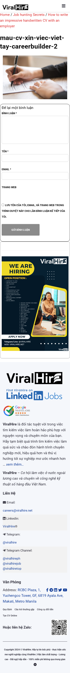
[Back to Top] (35, 664)
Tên (5, 151)
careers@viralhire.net (17, 510)
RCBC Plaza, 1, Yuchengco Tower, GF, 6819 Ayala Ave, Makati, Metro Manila (33, 595)
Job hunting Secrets (29, 15)
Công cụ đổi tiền (45, 609)
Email (6, 169)
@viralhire (10, 542)
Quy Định (7, 609)
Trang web (9, 187)
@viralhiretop (12, 568)
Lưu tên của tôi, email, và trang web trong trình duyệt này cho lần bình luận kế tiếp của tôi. (33, 211)
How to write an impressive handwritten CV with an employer (34, 20)
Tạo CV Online (10, 615)
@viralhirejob (12, 563)
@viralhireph (11, 558)
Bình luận (9, 113)
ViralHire (9, 526)
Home (5, 15)
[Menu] (64, 6)
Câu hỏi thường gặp (24, 609)
